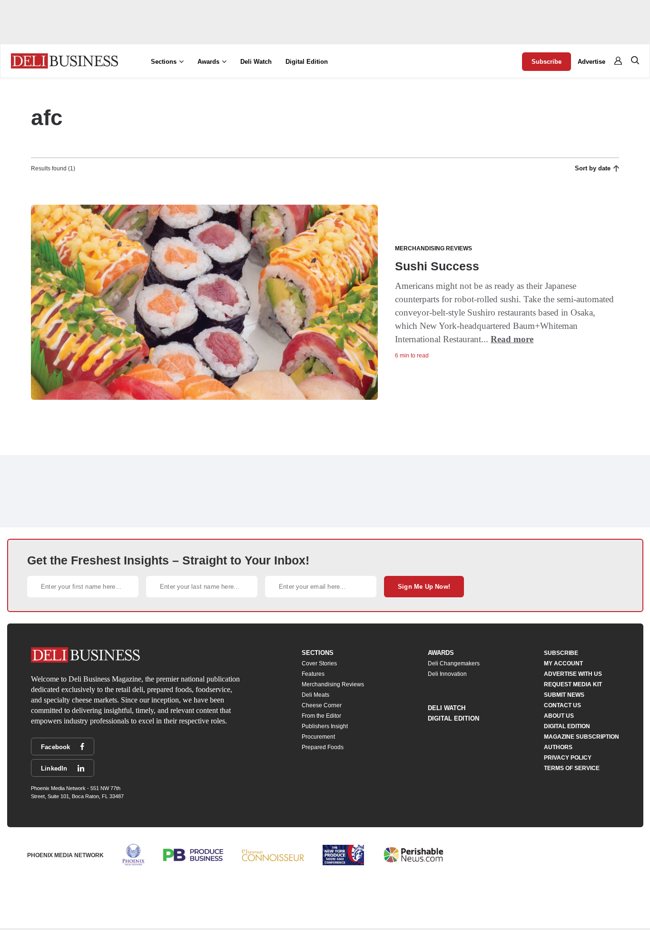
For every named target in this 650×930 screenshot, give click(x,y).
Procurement (318, 736)
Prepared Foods (323, 747)
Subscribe (546, 61)
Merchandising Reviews (333, 684)
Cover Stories (319, 663)
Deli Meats (315, 695)
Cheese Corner (322, 705)
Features (313, 674)
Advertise (591, 61)
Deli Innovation (447, 674)
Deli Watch (256, 61)
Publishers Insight (325, 726)
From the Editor (321, 715)
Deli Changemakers (454, 663)
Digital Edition (307, 61)
